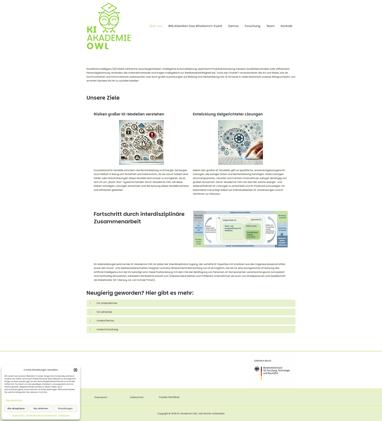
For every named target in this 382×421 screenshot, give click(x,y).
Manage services (14, 400)
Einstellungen (65, 408)
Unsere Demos (105, 320)
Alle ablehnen (40, 408)
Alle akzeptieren (16, 408)
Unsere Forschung (107, 329)
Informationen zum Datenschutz (41, 415)
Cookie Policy (18, 415)
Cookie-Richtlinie (169, 397)
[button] (75, 369)
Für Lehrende (104, 312)
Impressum (64, 415)
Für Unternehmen (107, 303)
